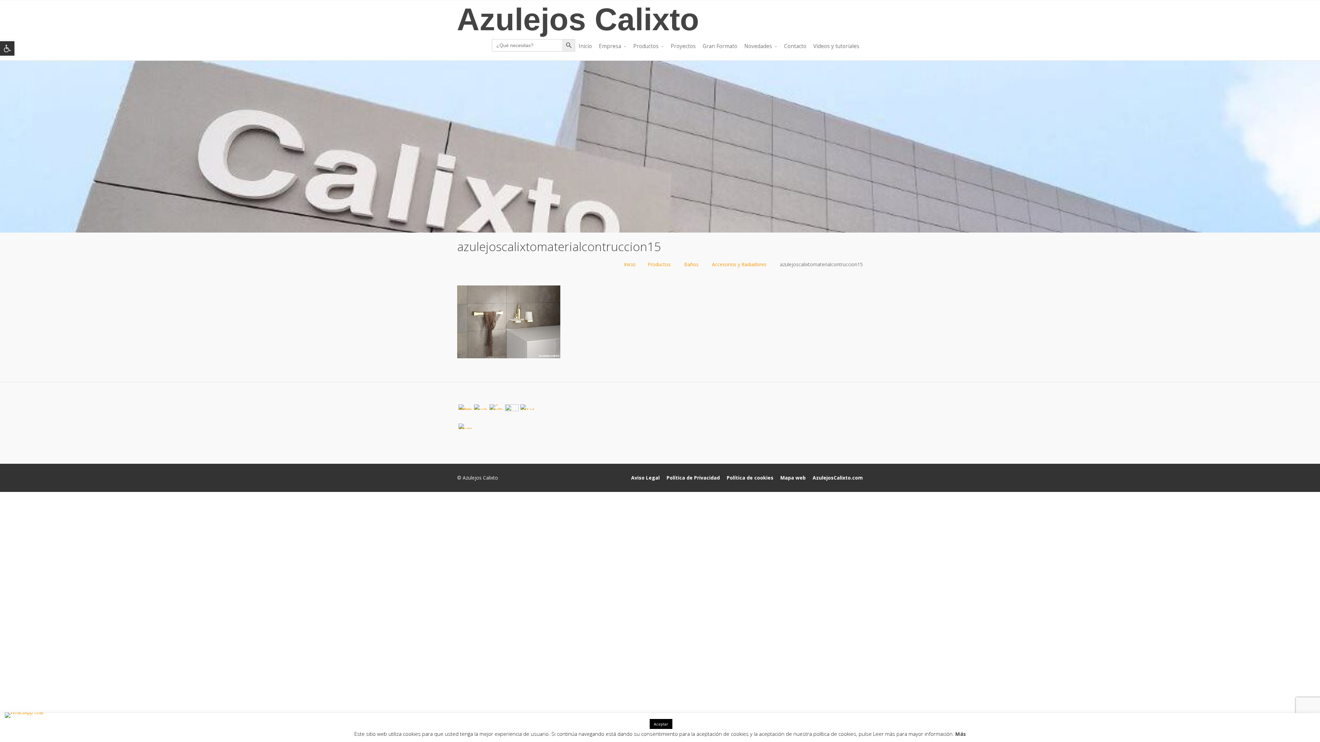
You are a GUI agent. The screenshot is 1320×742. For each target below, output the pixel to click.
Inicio (630, 264)
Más (960, 733)
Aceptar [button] (661, 724)
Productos (659, 264)
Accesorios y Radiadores (739, 264)
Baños (691, 264)
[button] (7, 48)
